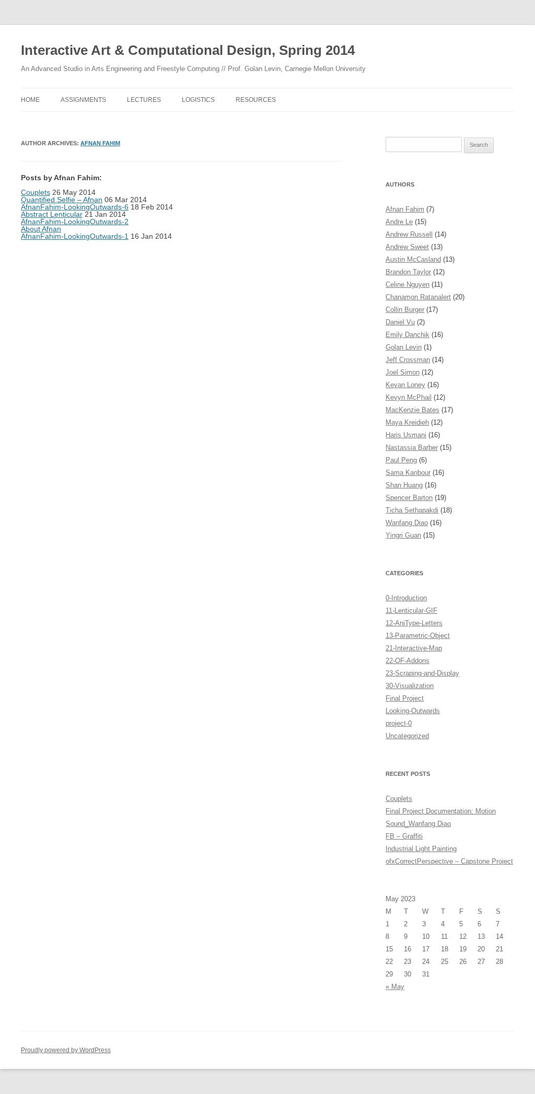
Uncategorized (407, 736)
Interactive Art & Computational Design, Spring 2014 (188, 50)
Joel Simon (403, 372)
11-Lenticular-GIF (411, 610)
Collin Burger (405, 309)
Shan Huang (404, 485)
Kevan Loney (405, 385)
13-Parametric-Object (418, 635)
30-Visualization (410, 686)
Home (30, 99)
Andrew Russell (409, 234)
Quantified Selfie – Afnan (61, 199)
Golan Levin (404, 347)
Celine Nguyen (407, 284)
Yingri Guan (403, 535)
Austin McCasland (413, 259)
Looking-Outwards (413, 711)
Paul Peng (401, 460)
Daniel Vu (400, 322)
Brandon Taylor (408, 272)
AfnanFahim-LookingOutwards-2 (75, 221)
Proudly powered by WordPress (66, 1050)
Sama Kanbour (408, 472)
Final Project (405, 698)
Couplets (35, 192)
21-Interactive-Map (414, 648)
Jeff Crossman (408, 360)
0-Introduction (406, 598)
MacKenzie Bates (412, 410)
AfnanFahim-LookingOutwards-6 (75, 207)
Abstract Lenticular (52, 214)
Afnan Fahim (100, 143)
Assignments (83, 99)
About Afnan (41, 229)
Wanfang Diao (407, 523)
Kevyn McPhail (409, 397)
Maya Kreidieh (407, 422)
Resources (256, 99)
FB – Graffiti (404, 836)
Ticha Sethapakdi (412, 510)
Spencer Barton (409, 498)
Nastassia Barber (412, 447)
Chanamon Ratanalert (418, 297)
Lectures (144, 99)
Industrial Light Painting (421, 849)
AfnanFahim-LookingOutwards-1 (75, 236)
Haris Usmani (406, 435)
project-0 (399, 723)
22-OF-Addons (407, 661)
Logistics (198, 99)
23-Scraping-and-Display (422, 673)
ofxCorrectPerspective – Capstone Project (449, 861)
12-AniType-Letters (414, 623)
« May (395, 987)
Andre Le (399, 222)
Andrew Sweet (407, 247)
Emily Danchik (407, 335)
